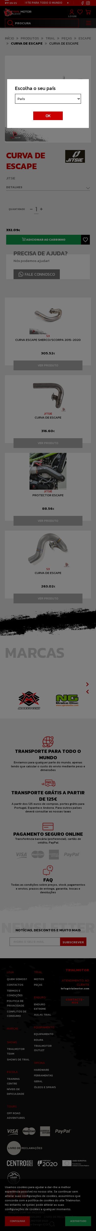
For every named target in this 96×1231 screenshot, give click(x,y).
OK (48, 116)
